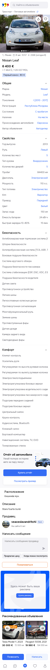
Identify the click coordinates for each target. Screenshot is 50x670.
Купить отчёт (25, 472)
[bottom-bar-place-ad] (25, 666)
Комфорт (8, 350)
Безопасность (11, 233)
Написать (37, 656)
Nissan (44, 89)
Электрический (39, 177)
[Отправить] (43, 548)
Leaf (45, 94)
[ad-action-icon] (21, 625)
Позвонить (13, 656)
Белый (44, 206)
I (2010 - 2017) (40, 100)
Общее (6, 83)
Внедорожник (40, 161)
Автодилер (42, 128)
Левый (44, 149)
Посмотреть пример (25, 481)
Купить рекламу (25, 595)
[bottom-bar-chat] (15, 666)
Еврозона (42, 122)
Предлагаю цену (12, 556)
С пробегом (41, 111)
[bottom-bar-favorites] (35, 666)
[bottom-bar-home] (5, 666)
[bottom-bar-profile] (45, 666)
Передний (42, 200)
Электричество (40, 189)
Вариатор (42, 194)
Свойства (8, 138)
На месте (43, 117)
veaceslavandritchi (23, 522)
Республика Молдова (36, 105)
